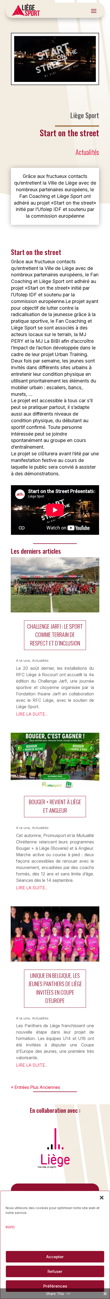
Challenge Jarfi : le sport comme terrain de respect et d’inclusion (55, 634)
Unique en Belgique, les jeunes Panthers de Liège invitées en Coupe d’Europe (55, 988)
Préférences (55, 1286)
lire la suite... (32, 714)
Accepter (55, 1256)
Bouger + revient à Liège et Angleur (55, 806)
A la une (23, 660)
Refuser (55, 1271)
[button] (101, 1197)
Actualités (87, 152)
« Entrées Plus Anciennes (35, 1087)
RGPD (10, 1227)
